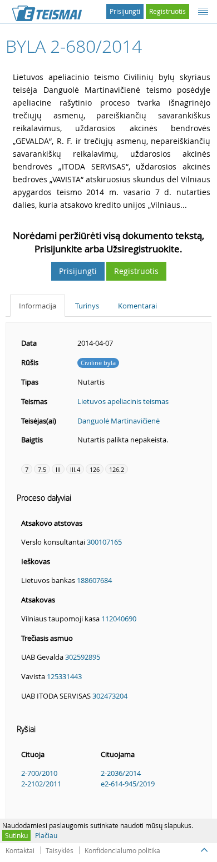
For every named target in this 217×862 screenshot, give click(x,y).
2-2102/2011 (41, 784)
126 (95, 469)
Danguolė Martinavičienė (118, 421)
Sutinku (16, 835)
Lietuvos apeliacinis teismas (123, 401)
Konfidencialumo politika (122, 850)
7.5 (42, 469)
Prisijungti (125, 11)
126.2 (116, 469)
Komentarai (137, 306)
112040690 (118, 619)
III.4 (75, 469)
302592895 (82, 657)
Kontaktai (20, 850)
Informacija (37, 306)
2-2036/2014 (121, 773)
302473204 (109, 696)
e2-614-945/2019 (128, 784)
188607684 (94, 580)
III (58, 469)
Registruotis (167, 11)
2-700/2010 (39, 773)
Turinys (87, 306)
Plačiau (46, 835)
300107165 (104, 542)
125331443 (64, 676)
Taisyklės (59, 850)
